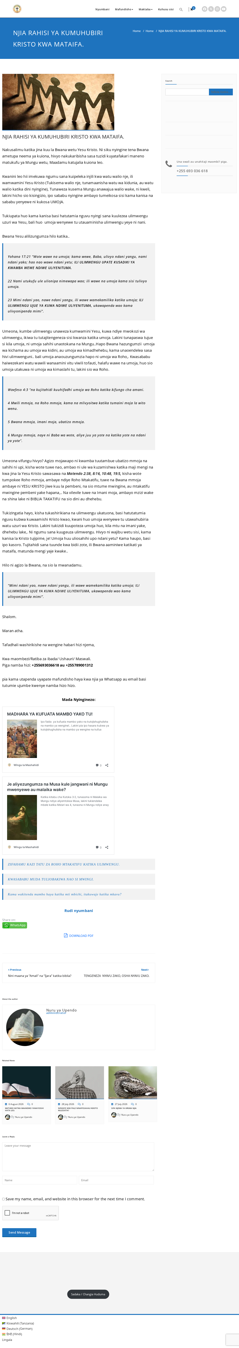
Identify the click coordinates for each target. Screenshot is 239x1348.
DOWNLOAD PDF (81, 936)
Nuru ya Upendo (23, 1117)
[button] (181, 9)
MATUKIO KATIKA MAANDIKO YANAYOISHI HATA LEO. (24, 1109)
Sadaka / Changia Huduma (88, 1294)
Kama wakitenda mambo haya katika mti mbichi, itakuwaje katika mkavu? (65, 894)
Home (137, 31)
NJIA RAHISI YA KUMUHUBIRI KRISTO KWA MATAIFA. (63, 136)
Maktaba (145, 9)
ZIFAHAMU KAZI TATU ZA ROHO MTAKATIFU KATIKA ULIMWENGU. (64, 864)
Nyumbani (102, 9)
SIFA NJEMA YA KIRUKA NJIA (123, 1108)
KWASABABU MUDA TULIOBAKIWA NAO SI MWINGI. (51, 879)
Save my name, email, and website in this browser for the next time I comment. (75, 1198)
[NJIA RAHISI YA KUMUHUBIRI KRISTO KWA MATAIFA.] (58, 104)
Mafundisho (123, 9)
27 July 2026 (121, 1104)
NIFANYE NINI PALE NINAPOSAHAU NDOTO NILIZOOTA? (78, 1109)
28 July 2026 (68, 1104)
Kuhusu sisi (166, 9)
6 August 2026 (16, 1104)
